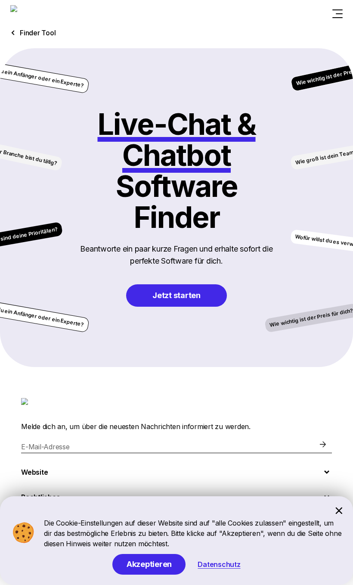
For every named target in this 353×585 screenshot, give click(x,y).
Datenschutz (219, 564)
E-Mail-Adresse (45, 446)
